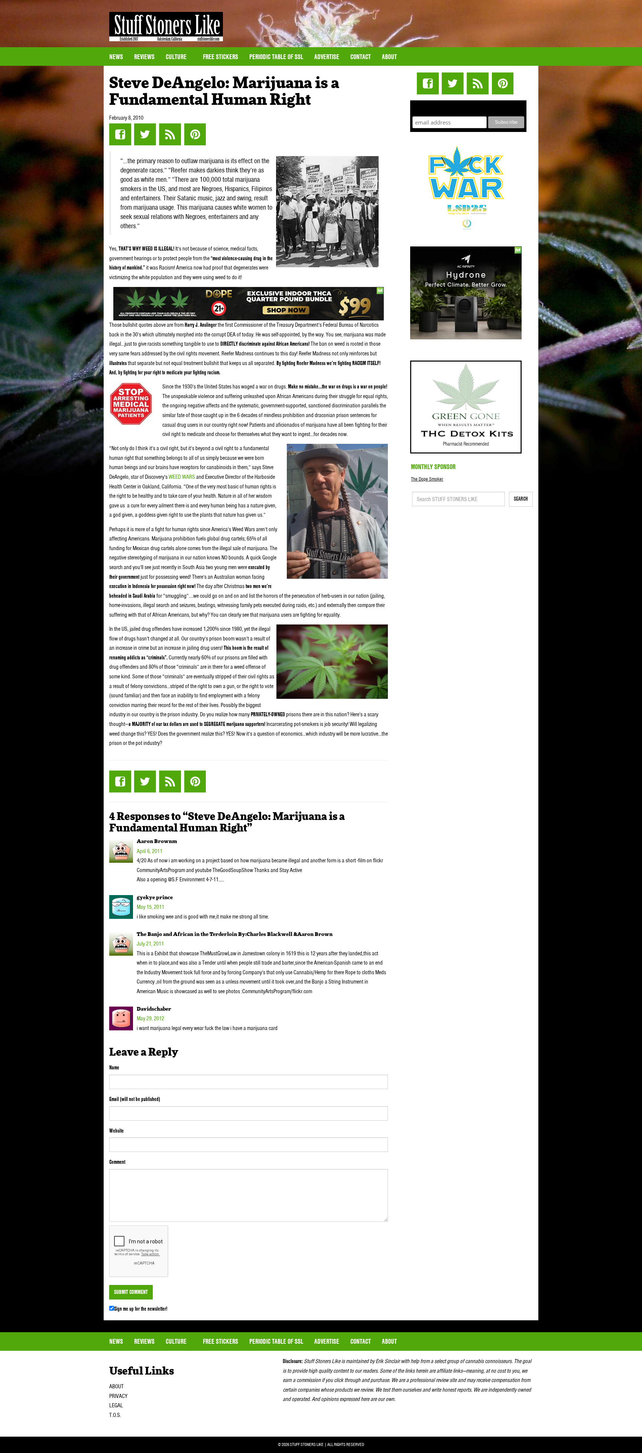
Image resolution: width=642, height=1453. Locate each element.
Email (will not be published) (134, 1099)
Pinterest (195, 134)
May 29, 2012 (150, 1018)
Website (116, 1130)
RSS (170, 134)
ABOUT (116, 1386)
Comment (117, 1162)
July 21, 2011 (150, 943)
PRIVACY (118, 1396)
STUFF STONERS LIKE (166, 26)
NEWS (116, 56)
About (389, 56)
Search (521, 499)
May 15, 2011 (150, 907)
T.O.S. (115, 1415)
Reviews (144, 56)
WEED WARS (182, 477)
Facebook (120, 134)
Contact (360, 56)
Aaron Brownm (157, 841)
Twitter (145, 134)
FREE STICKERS (220, 56)
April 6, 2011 (149, 851)
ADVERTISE (326, 56)
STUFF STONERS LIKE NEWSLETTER (468, 107)
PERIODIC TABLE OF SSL (276, 56)
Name (114, 1067)
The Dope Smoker (427, 479)
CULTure (177, 56)
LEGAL (116, 1405)
